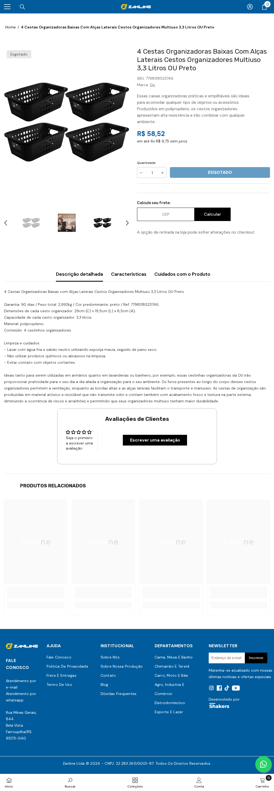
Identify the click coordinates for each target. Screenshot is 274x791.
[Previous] (6, 223)
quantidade (146, 163)
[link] (35, 592)
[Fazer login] (249, 6)
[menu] (7, 6)
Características (128, 274)
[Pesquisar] (22, 7)
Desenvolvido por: (224, 699)
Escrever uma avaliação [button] (155, 440)
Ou (152, 84)
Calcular (212, 214)
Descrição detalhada (79, 274)
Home (10, 27)
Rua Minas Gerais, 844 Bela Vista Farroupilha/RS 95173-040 (21, 725)
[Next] (127, 223)
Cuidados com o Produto (182, 274)
